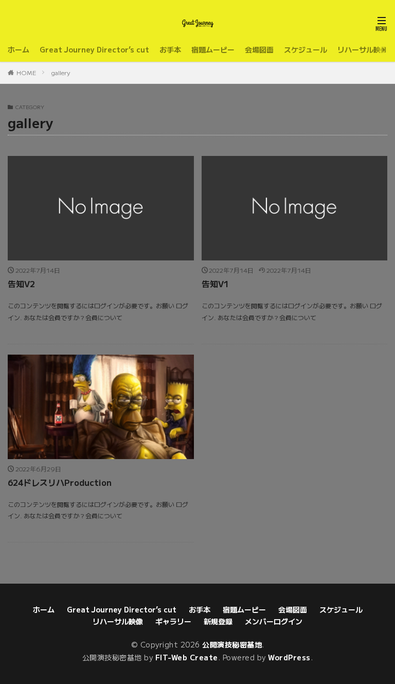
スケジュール (305, 49)
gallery (60, 72)
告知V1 (215, 283)
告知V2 (21, 283)
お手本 (170, 49)
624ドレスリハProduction (60, 482)
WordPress (289, 657)
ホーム (18, 49)
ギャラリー (173, 621)
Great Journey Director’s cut (94, 49)
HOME (26, 72)
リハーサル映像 (362, 49)
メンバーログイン (273, 621)
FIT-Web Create (186, 657)
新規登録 (218, 621)
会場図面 (259, 49)
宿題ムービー (213, 49)
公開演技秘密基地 (232, 644)
